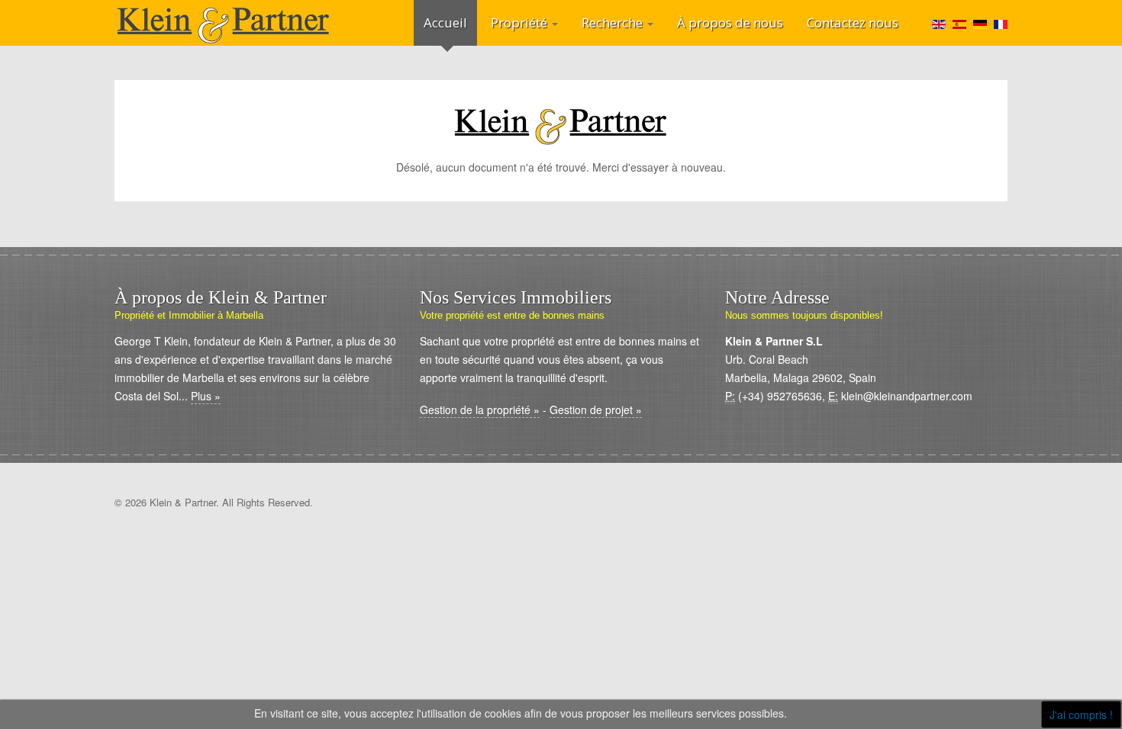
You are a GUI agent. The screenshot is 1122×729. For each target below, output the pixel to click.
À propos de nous (730, 22)
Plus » (206, 395)
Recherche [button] (614, 22)
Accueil (445, 22)
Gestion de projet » (596, 409)
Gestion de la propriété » (480, 409)
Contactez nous (852, 22)
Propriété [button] (520, 22)
